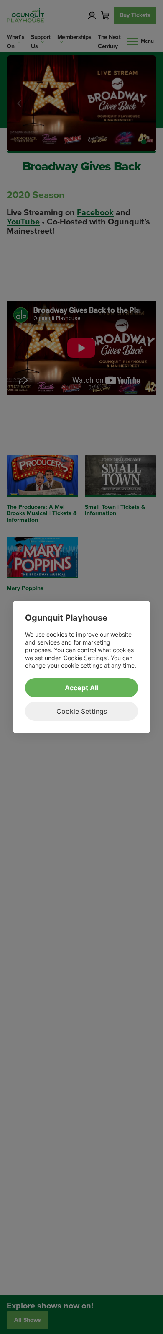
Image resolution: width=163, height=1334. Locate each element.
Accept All (81, 688)
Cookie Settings (81, 711)
